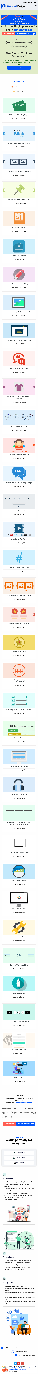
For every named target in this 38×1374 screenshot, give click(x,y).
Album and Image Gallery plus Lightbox (19, 312)
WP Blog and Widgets (19, 227)
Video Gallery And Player (19, 539)
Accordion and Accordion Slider (19, 852)
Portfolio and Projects (19, 256)
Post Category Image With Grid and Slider (19, 710)
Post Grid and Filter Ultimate (19, 766)
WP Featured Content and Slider (19, 623)
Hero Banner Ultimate (19, 880)
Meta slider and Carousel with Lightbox (19, 595)
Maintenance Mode (19, 937)
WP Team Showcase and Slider (19, 454)
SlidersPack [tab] (19, 86)
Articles (25, 2)
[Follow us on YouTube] (19, 1363)
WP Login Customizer (19, 1049)
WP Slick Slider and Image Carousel (19, 143)
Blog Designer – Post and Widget (19, 284)
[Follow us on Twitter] (15, 1363)
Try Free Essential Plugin (25, 34)
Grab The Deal (8, 34)
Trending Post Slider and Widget (19, 567)
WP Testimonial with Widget (19, 368)
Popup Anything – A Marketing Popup (19, 340)
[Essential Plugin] (13, 6)
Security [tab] (20, 91)
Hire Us (19, 68)
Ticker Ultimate (19, 738)
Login (35, 2)
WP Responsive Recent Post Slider (19, 199)
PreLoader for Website (19, 909)
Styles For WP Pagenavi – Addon (19, 1021)
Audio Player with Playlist (19, 794)
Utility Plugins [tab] (19, 81)
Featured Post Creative (19, 651)
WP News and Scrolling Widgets (19, 115)
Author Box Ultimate (19, 993)
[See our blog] (22, 1363)
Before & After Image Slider (19, 965)
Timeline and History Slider (19, 511)
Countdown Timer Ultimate (19, 426)
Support (30, 2)
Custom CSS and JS (19, 1077)
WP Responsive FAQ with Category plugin (19, 483)
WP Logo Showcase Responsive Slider (19, 171)
